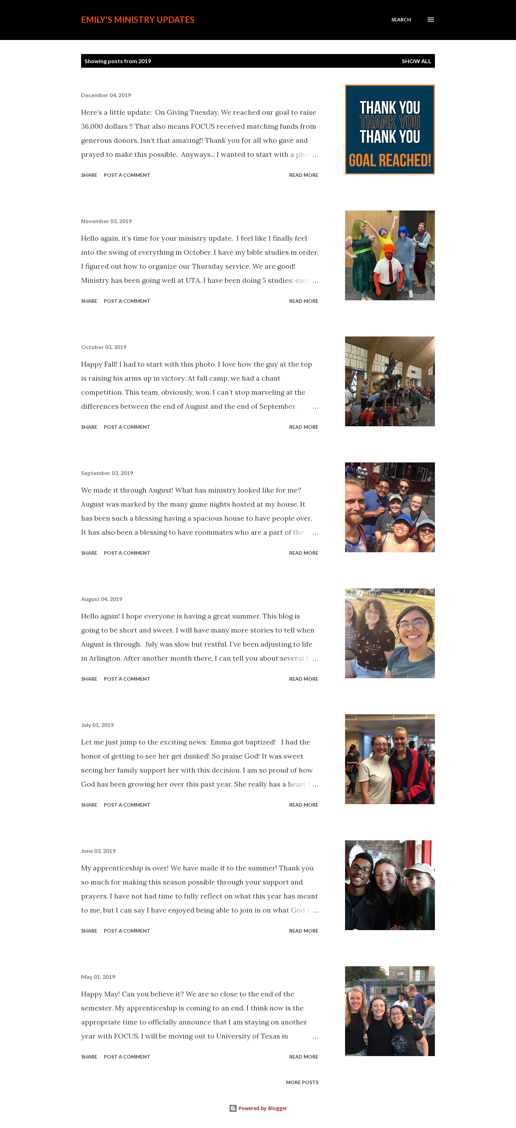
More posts (302, 1082)
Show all (416, 61)
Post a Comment (127, 175)
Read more (303, 175)
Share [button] (89, 175)
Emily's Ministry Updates (137, 19)
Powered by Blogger (262, 1108)
